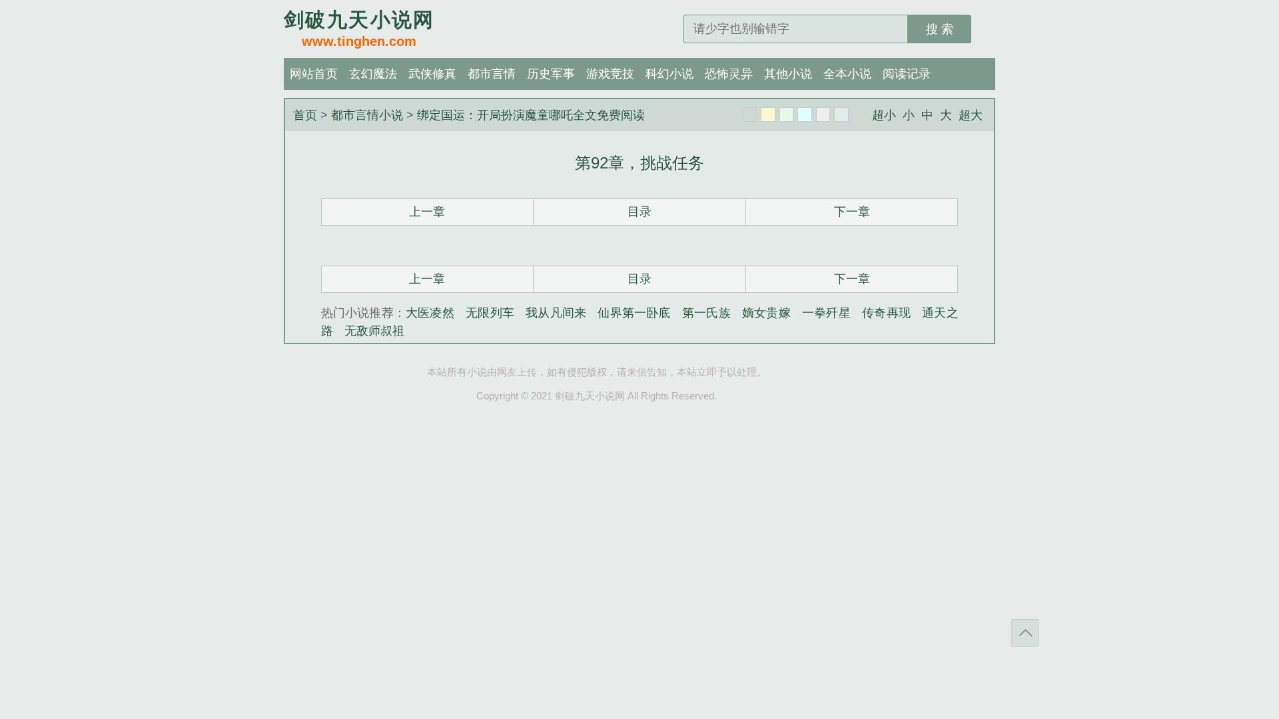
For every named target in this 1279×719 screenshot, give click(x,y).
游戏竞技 (610, 74)
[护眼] (786, 114)
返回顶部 (1025, 633)
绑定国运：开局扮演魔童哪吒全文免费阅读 (531, 115)
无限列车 (490, 313)
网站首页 (314, 74)
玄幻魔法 (373, 74)
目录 (639, 211)
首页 (305, 115)
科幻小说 (669, 74)
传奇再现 (886, 313)
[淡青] (841, 114)
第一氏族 (706, 313)
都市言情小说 (367, 115)
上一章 (427, 211)
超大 (971, 115)
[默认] (750, 114)
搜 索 (939, 29)
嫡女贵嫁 (766, 313)
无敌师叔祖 (374, 331)
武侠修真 (432, 74)
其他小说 (788, 74)
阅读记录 (907, 74)
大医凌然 (430, 313)
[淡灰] (823, 114)
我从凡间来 (556, 313)
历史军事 (551, 74)
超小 (884, 115)
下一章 (852, 211)
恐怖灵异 (729, 74)
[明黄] (768, 114)
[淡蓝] (804, 114)
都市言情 (492, 74)
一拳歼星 (826, 313)
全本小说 (847, 74)
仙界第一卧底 (634, 313)
